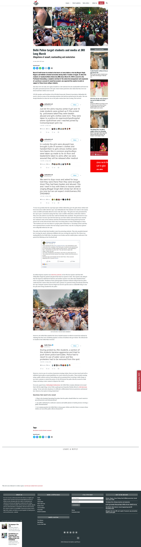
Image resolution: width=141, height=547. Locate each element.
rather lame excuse (83, 387)
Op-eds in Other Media (41, 524)
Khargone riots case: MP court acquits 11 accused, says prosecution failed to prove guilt (121, 511)
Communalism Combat (76, 512)
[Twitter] (67, 532)
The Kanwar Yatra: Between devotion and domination (118, 502)
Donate (38, 497)
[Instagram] (73, 532)
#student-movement (47, 430)
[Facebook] (64, 532)
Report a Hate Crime (41, 503)
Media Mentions (40, 522)
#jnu (34, 430)
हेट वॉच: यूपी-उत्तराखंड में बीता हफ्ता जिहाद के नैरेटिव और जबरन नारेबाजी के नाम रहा (121, 504)
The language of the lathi (14, 525)
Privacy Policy (40, 509)
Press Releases (40, 520)
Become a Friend (40, 505)
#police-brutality (38, 430)
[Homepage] (76, 532)
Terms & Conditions (41, 507)
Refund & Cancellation (41, 511)
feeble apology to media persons (53, 385)
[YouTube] (70, 532)
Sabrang (73, 510)
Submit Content (40, 501)
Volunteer (39, 499)
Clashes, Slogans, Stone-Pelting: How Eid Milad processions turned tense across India (121, 498)
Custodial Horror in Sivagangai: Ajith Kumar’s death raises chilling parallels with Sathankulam (14, 537)
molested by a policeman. (56, 274)
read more (16, 512)
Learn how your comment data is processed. (33, 486)
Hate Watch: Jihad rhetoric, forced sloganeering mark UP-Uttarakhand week (119, 507)
